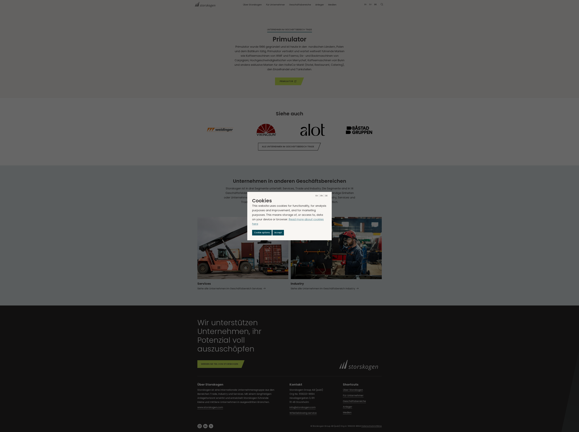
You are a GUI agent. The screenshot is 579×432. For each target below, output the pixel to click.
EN (321, 195)
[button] (262, 232)
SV (316, 195)
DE (326, 195)
